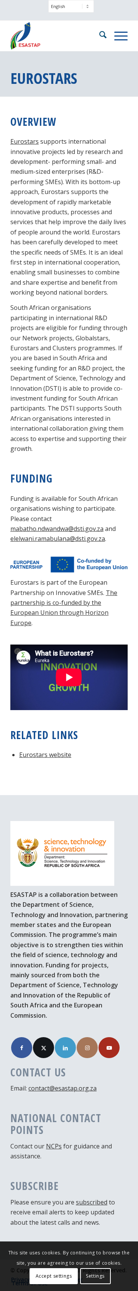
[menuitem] (71, 10)
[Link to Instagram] (87, 1047)
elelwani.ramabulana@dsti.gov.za (57, 538)
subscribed (91, 1202)
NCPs (54, 1146)
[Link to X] (43, 1047)
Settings (95, 1276)
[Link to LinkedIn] (65, 1047)
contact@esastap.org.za (62, 1088)
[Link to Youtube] (109, 1047)
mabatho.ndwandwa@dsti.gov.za (57, 528)
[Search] (99, 36)
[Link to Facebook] (21, 1047)
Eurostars (24, 141)
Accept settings (54, 1276)
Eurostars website (45, 755)
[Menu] (117, 36)
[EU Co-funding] (69, 564)
